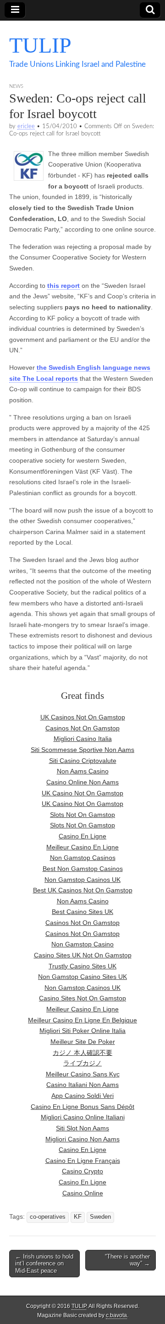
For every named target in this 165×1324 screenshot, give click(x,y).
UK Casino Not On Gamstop (82, 793)
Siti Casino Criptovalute (82, 760)
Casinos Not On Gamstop (82, 728)
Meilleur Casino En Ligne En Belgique (82, 1020)
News (16, 86)
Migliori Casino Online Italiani (83, 1117)
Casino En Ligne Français (82, 1160)
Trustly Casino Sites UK (82, 966)
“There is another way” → (127, 1260)
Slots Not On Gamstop (82, 814)
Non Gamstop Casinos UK (82, 879)
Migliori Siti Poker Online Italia (82, 1030)
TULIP (40, 45)
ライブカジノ (82, 1063)
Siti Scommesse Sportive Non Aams (82, 749)
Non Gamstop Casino (82, 944)
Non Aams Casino (83, 771)
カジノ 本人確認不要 (82, 1052)
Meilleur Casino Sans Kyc (83, 1074)
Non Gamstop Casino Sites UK (82, 976)
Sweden (100, 1217)
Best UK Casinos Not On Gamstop (82, 890)
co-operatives (48, 1217)
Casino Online (82, 1193)
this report (63, 285)
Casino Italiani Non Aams (82, 1084)
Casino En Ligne (82, 836)
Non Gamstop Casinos (83, 857)
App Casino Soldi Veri (82, 1095)
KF (78, 1217)
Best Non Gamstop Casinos (83, 868)
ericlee (26, 126)
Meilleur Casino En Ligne (82, 847)
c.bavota (116, 1315)
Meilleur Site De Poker (82, 1041)
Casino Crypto (82, 1171)
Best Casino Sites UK (82, 911)
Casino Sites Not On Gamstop (82, 998)
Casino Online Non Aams (82, 782)
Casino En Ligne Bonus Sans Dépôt (82, 1106)
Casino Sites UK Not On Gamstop (83, 955)
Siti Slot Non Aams (82, 1128)
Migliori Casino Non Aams (82, 1139)
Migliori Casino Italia (83, 738)
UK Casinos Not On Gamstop (82, 717)
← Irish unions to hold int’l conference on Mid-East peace (44, 1263)
